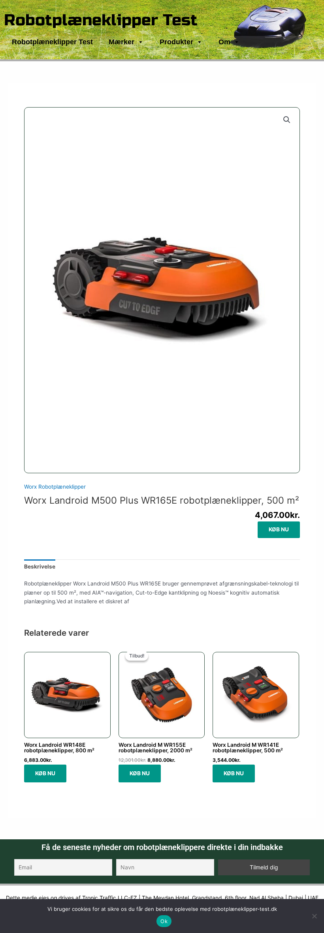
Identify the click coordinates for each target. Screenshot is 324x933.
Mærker (121, 42)
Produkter (176, 42)
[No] (314, 916)
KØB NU (279, 529)
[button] (287, 120)
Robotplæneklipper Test (101, 20)
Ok (164, 921)
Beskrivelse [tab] (39, 566)
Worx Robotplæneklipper (55, 486)
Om (224, 42)
